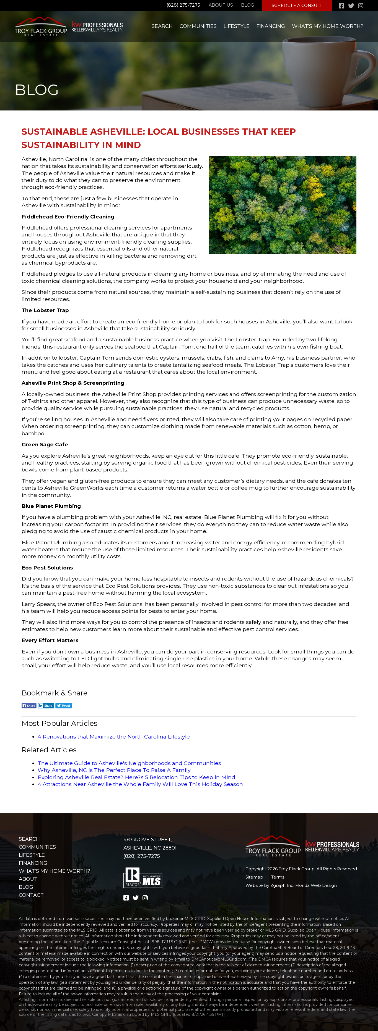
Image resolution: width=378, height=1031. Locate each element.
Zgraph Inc (281, 885)
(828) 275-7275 (183, 5)
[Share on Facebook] (29, 708)
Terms (277, 877)
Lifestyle (237, 26)
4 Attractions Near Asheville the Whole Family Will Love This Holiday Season (140, 784)
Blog (247, 5)
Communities (198, 26)
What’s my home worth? (327, 26)
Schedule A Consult (297, 5)
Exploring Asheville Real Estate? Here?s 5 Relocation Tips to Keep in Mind (136, 777)
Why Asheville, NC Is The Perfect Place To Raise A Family (114, 770)
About (28, 879)
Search (162, 26)
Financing (271, 26)
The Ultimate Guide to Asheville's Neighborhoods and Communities (129, 763)
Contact (31, 895)
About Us (221, 5)
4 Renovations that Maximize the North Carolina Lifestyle (114, 736)
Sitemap (254, 877)
